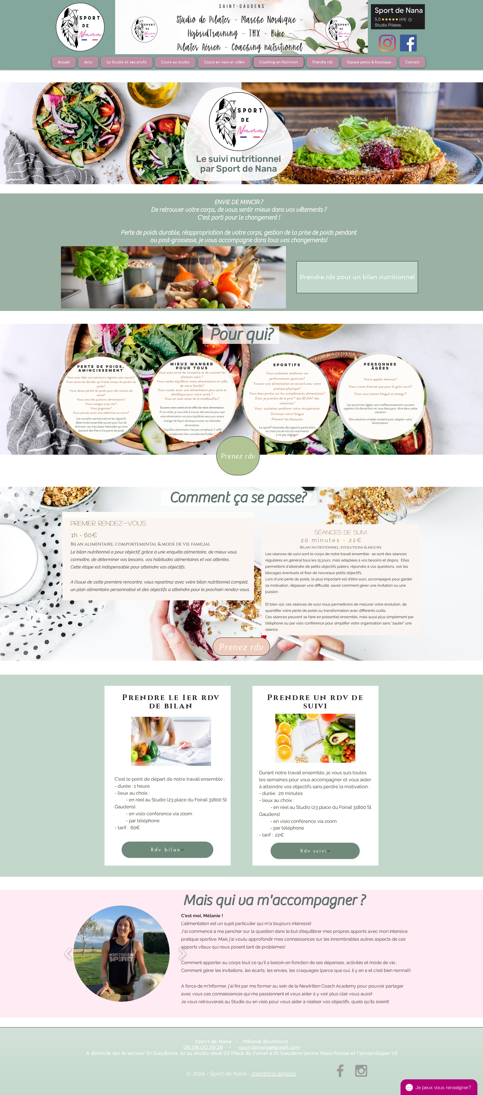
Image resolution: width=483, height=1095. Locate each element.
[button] (121, 953)
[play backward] (68, 954)
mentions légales (273, 1073)
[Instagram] (387, 43)
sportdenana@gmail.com (269, 1047)
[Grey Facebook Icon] (340, 1070)
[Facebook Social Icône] (408, 43)
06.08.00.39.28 (203, 1047)
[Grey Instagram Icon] (361, 1070)
